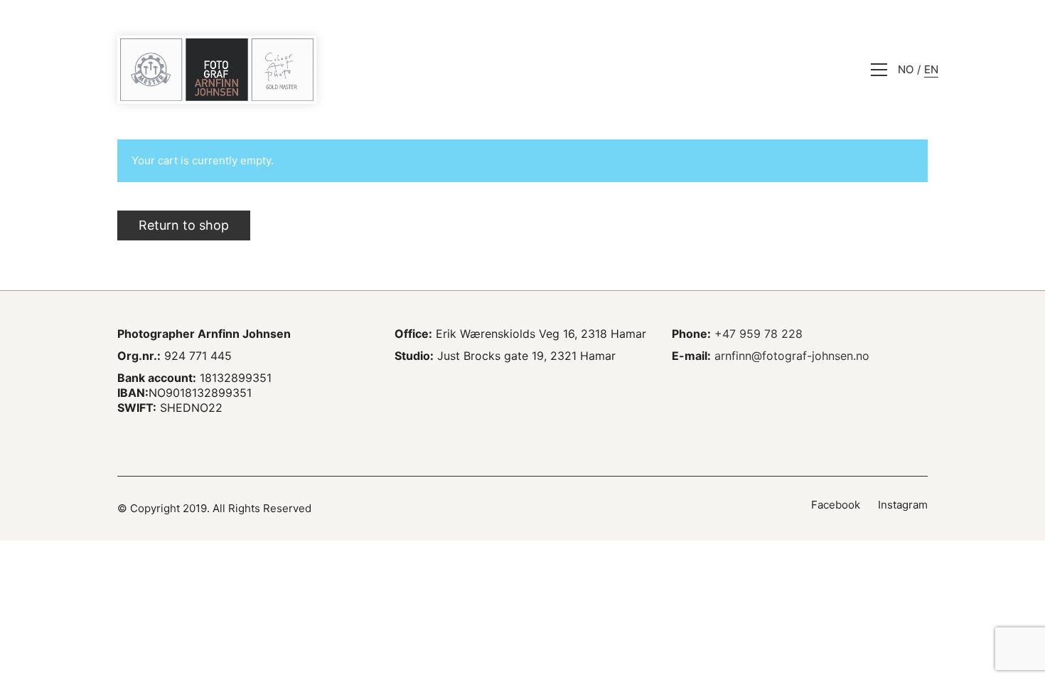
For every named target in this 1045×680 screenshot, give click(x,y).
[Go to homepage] (216, 70)
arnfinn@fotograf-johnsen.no (791, 356)
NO (905, 69)
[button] (879, 70)
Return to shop (184, 225)
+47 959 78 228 (758, 333)
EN (931, 69)
